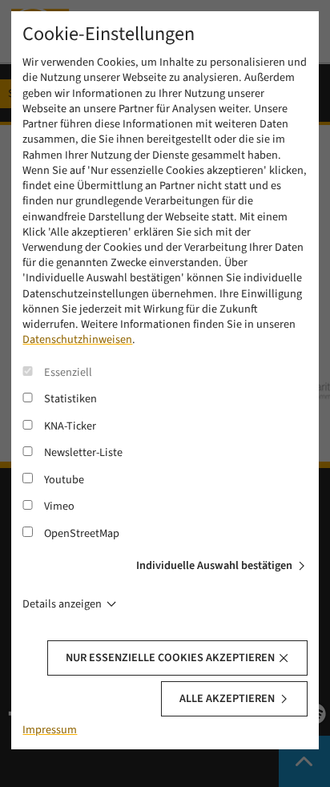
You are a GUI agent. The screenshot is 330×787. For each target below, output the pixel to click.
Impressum (49, 729)
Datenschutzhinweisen (77, 339)
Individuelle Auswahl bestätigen (214, 565)
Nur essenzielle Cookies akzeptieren (170, 657)
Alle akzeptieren (227, 698)
